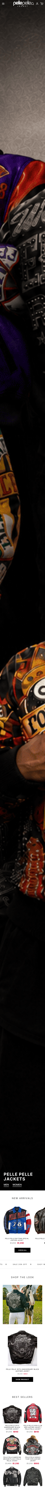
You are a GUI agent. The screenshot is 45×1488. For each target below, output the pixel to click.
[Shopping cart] (41, 3)
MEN (6, 1184)
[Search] (32, 3)
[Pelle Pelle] (22, 4)
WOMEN (17, 1184)
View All (22, 1250)
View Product (22, 1379)
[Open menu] (3, 3)
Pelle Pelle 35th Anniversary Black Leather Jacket (22, 1370)
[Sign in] (37, 3)
